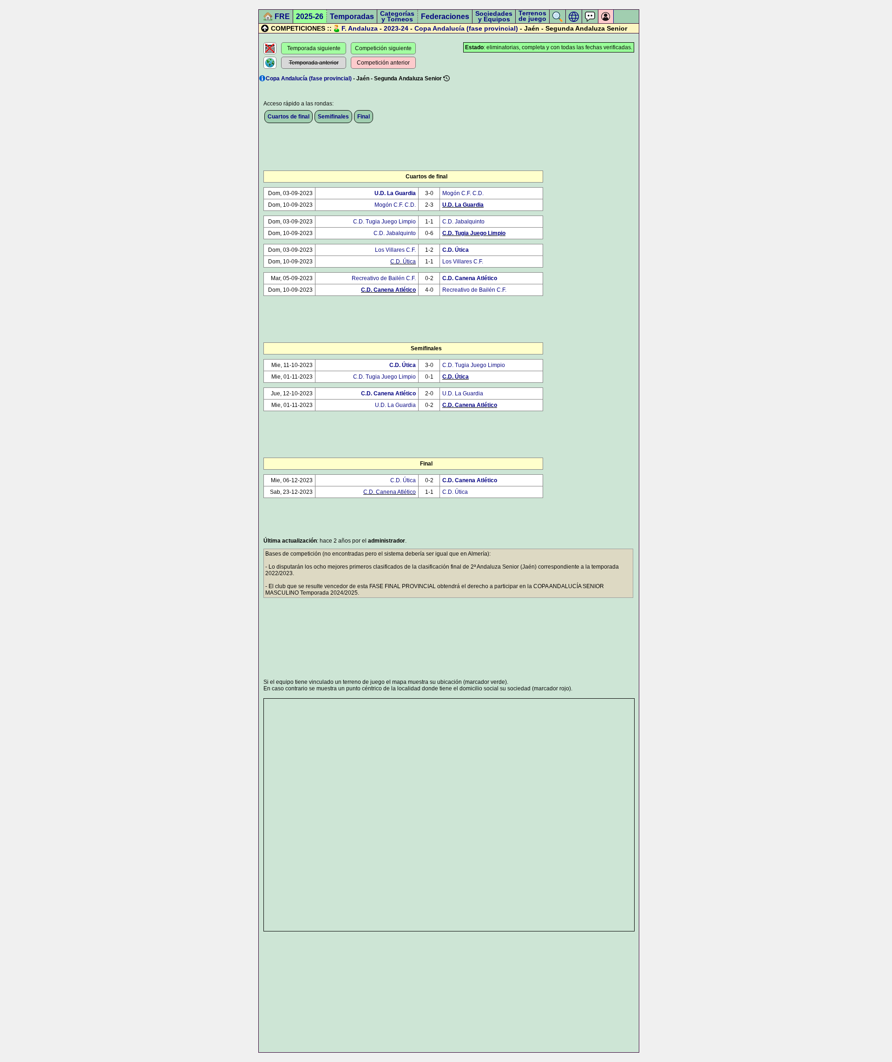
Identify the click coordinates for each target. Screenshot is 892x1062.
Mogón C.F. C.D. (463, 193)
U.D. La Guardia (395, 193)
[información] (262, 78)
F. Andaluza (359, 28)
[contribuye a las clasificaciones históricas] (446, 78)
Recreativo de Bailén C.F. (384, 278)
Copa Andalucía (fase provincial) (466, 28)
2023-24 (396, 28)
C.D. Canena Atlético (469, 278)
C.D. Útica (455, 250)
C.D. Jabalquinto (463, 221)
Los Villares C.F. (395, 250)
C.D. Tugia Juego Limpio (384, 221)
